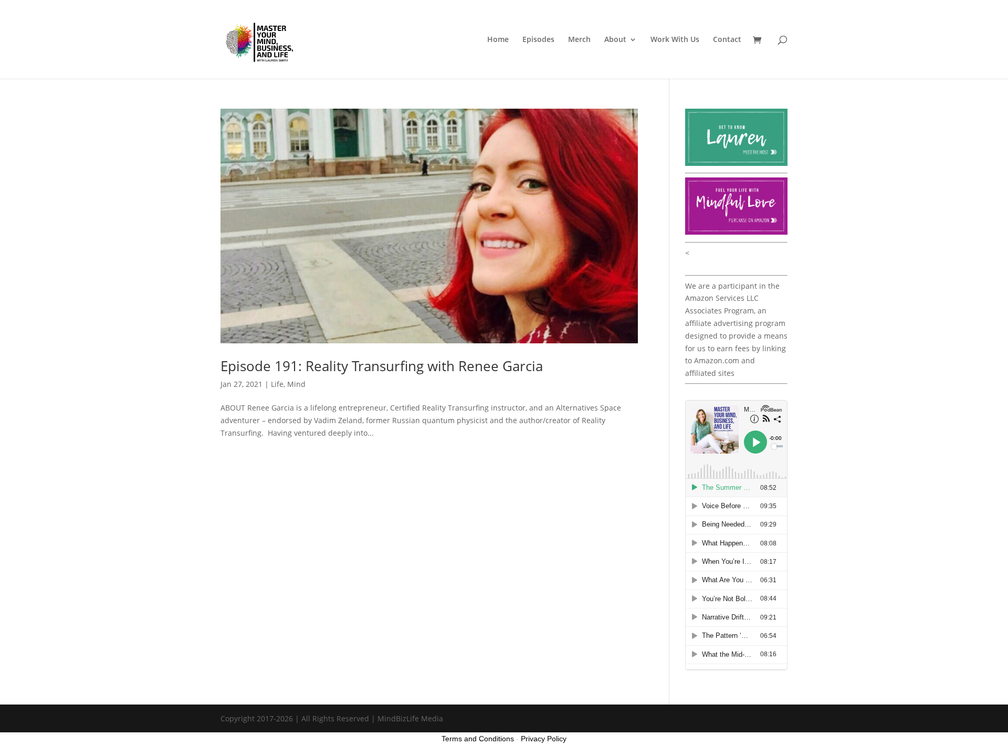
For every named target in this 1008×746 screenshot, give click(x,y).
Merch (579, 40)
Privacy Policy (543, 738)
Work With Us (674, 40)
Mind (296, 384)
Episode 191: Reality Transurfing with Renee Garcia (381, 365)
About (615, 40)
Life (277, 384)
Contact (727, 40)
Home (498, 40)
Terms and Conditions (478, 738)
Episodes (538, 40)
